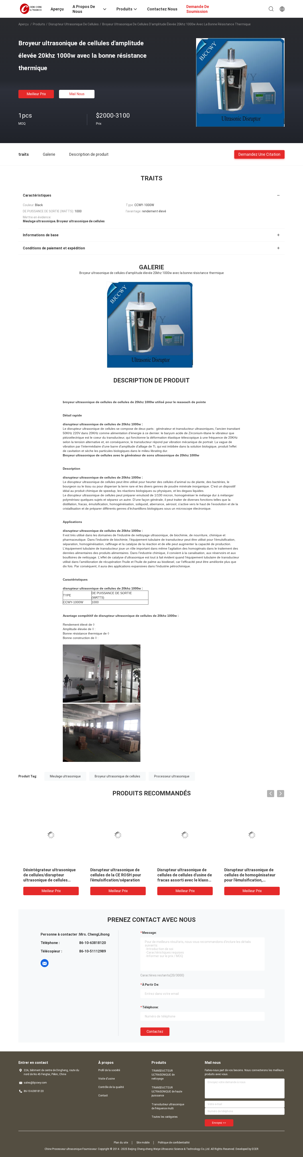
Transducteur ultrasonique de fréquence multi (168, 1106)
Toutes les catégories (165, 1116)
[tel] (57, 963)
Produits (39, 24)
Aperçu (23, 24)
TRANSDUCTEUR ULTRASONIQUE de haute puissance (167, 1091)
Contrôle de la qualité (111, 1087)
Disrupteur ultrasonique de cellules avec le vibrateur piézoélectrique (48, 874)
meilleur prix (36, 94)
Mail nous (77, 94)
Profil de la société (109, 1070)
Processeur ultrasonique (171, 776)
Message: (149, 932)
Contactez (155, 1031)
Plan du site (121, 1142)
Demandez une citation (259, 154)
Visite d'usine (106, 1078)
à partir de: (150, 984)
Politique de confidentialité (173, 1142)
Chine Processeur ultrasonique (63, 1149)
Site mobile (143, 1142)
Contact (103, 1095)
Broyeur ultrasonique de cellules (117, 776)
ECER (255, 1149)
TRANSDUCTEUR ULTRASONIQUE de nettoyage (163, 1074)
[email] (45, 963)
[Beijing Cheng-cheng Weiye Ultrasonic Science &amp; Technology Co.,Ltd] (32, 8)
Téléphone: (150, 1007)
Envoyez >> (219, 1122)
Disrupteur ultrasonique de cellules (74, 24)
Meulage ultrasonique (65, 776)
